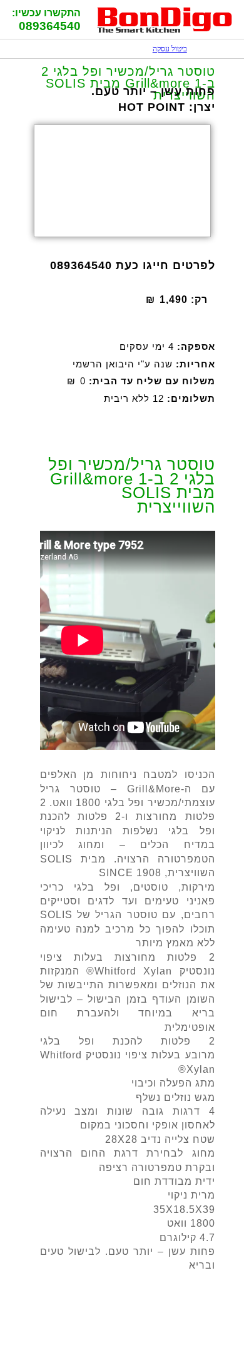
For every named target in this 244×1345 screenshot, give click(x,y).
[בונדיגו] (164, 31)
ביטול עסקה (164, 48)
